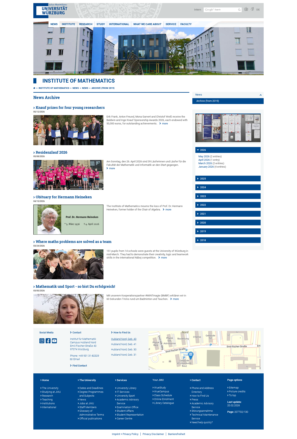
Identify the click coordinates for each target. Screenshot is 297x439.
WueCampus (161, 391)
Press (195, 399)
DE (258, 9)
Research (85, 24)
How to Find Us (122, 332)
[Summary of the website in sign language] (252, 9)
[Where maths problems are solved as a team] (68, 278)
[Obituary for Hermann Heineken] (68, 233)
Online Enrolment (164, 399)
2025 (203, 178)
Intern (197, 9)
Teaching (47, 399)
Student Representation (130, 414)
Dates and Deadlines (91, 388)
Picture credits (237, 391)
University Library (126, 388)
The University (50, 388)
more (165, 123)
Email (76, 359)
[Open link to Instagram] (42, 340)
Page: (230, 411)
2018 (203, 240)
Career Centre (124, 418)
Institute (68, 24)
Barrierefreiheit (176, 434)
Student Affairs (125, 410)
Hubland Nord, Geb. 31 (123, 354)
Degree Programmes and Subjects (91, 393)
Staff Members (88, 407)
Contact (77, 332)
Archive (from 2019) (103, 88)
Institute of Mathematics (78, 81)
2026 (203, 150)
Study (101, 24)
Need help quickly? (202, 422)
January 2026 (206, 166)
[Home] (34, 88)
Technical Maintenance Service (205, 416)
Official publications (90, 418)
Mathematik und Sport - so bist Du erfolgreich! (75, 286)
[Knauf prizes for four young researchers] (68, 144)
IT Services (123, 391)
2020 (203, 222)
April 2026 (204, 159)
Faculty (186, 24)
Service (171, 24)
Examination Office (127, 407)
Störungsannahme (202, 410)
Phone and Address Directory (203, 389)
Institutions (48, 403)
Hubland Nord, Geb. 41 (123, 344)
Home (45, 380)
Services (122, 380)
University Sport (126, 395)
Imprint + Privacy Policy (125, 434)
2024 (203, 187)
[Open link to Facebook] (48, 340)
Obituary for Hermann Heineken (64, 197)
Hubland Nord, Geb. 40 (123, 338)
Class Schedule (163, 395)
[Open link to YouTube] (55, 340)
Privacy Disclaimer (153, 434)
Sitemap (234, 387)
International (119, 24)
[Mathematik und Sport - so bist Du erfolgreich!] (68, 323)
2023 (203, 196)
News (54, 24)
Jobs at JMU (86, 403)
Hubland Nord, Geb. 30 (123, 349)
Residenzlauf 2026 (51, 152)
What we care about (147, 24)
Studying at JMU (51, 391)
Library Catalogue (164, 402)
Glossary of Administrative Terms (91, 412)
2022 (203, 205)
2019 (203, 231)
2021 (203, 213)
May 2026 (204, 156)
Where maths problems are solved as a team (74, 241)
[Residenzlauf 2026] (68, 188)
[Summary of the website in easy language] (246, 9)
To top (232, 395)
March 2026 (205, 163)
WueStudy (160, 387)
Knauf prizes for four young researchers (70, 107)
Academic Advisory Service (128, 401)
